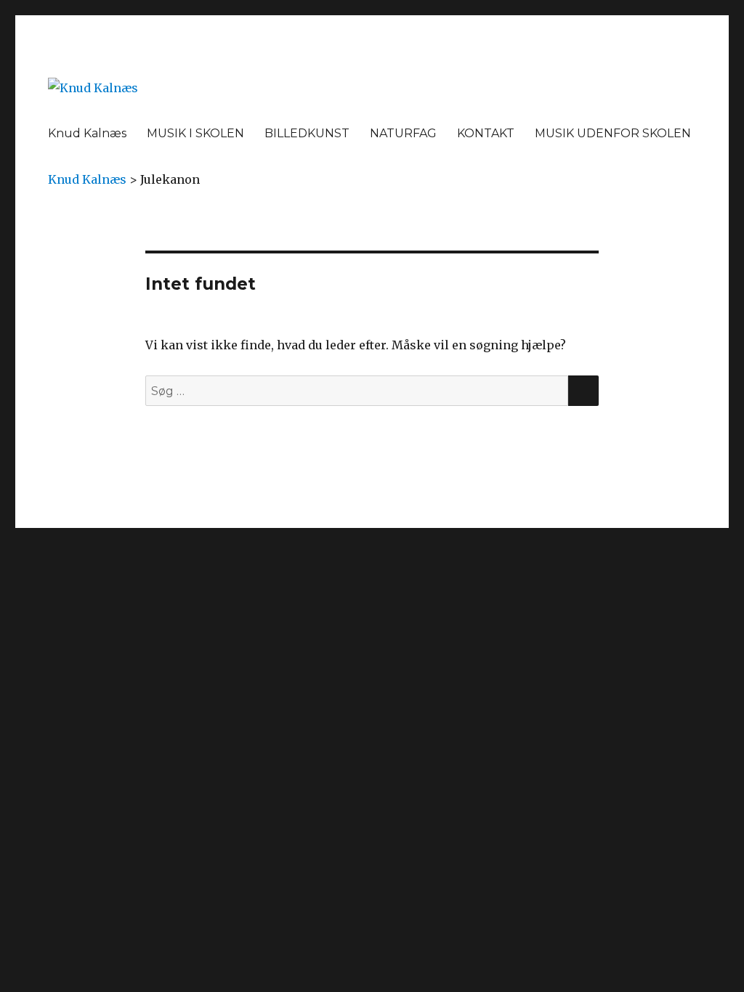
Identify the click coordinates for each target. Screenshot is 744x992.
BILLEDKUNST (306, 133)
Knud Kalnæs (87, 133)
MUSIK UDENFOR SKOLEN (613, 133)
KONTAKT (485, 133)
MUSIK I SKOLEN (195, 133)
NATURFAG (403, 133)
